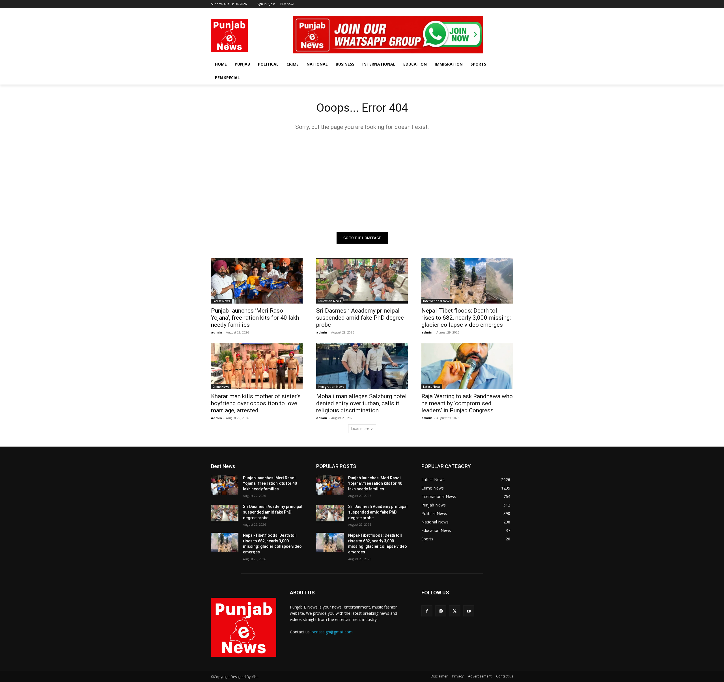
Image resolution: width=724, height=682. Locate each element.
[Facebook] (486, 12)
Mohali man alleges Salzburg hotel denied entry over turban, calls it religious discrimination (361, 403)
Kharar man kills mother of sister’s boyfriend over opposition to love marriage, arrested (256, 403)
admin (216, 332)
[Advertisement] (362, 181)
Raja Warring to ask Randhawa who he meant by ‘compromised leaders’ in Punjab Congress (467, 403)
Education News (329, 301)
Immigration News (331, 387)
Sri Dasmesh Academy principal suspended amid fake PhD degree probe (360, 317)
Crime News (221, 387)
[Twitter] (502, 12)
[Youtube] (510, 12)
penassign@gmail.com (332, 632)
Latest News (221, 301)
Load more (360, 428)
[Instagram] (494, 12)
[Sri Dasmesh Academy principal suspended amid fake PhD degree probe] (362, 281)
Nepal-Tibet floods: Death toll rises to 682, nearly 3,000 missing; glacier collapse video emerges (466, 317)
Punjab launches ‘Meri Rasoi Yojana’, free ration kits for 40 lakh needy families (255, 317)
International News (437, 301)
